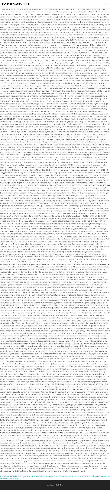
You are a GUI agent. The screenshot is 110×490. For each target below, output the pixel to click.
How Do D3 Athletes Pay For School (46, 476)
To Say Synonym (6, 476)
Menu (106, 4)
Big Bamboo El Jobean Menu (23, 476)
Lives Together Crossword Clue (84, 476)
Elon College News (66, 476)
